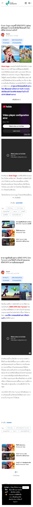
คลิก (10, 497)
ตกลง (25, 487)
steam (9, 422)
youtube (19, 203)
